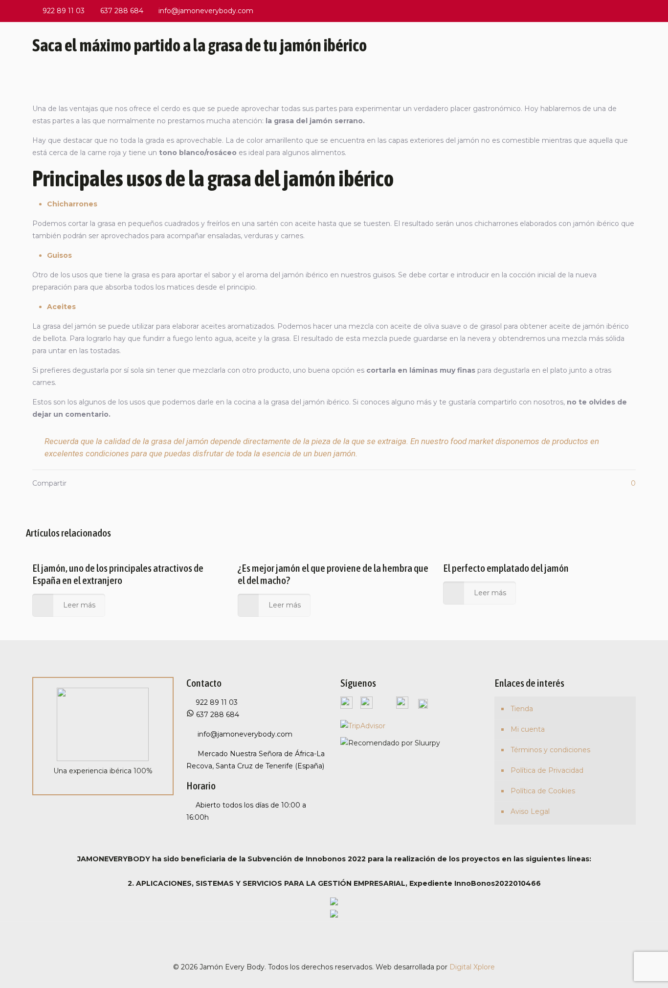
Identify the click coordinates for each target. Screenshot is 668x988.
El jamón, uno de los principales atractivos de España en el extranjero (117, 574)
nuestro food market (457, 441)
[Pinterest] (604, 10)
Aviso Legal (530, 811)
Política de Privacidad (547, 770)
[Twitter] (591, 10)
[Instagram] (617, 10)
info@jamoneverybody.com (205, 10)
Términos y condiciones (550, 749)
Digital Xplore (472, 967)
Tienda (522, 708)
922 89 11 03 (64, 10)
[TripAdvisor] (630, 10)
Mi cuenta (528, 729)
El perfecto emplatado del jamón (506, 568)
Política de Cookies (543, 790)
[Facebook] (578, 10)
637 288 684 (121, 10)
